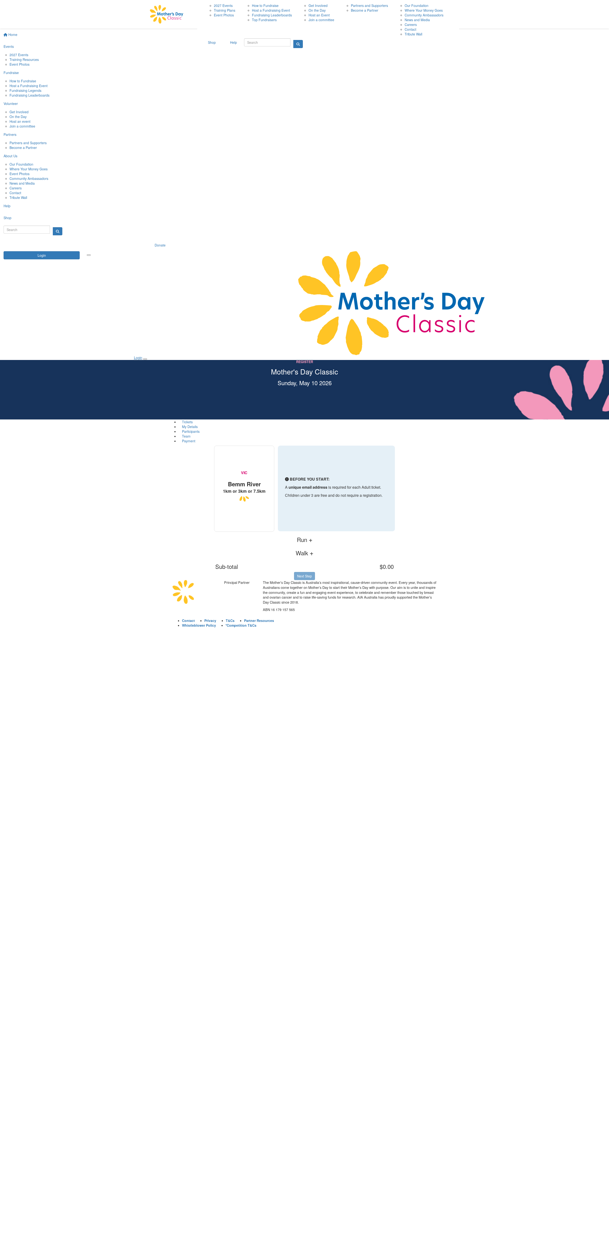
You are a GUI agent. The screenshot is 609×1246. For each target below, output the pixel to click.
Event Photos (19, 64)
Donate (160, 245)
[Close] (145, 359)
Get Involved (19, 111)
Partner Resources (259, 620)
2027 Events (19, 54)
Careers (16, 188)
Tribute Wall (18, 197)
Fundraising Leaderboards (29, 95)
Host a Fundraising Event (29, 85)
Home (12, 34)
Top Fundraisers (264, 19)
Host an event (20, 121)
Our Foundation (21, 164)
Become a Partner (23, 147)
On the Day (18, 116)
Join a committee (22, 126)
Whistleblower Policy (199, 625)
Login (42, 255)
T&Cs (230, 620)
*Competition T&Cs (241, 625)
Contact (15, 192)
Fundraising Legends (25, 90)
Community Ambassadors (29, 178)
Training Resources (24, 59)
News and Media (22, 183)
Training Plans (224, 10)
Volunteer (11, 103)
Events (9, 46)
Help (7, 205)
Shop (7, 217)
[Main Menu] (89, 255)
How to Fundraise (23, 81)
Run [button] (303, 540)
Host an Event (319, 15)
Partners (10, 134)
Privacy (210, 620)
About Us (10, 155)
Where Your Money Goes (29, 169)
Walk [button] (303, 553)
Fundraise (11, 72)
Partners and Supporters (28, 142)
